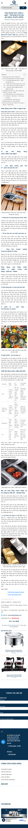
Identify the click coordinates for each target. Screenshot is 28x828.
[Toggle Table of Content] (23, 75)
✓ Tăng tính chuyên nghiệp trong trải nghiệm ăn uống (14, 88)
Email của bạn (2, 706)
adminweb (21, 19)
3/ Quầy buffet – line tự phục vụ (12, 99)
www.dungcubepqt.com (14, 615)
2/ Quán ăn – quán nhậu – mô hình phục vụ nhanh (14, 96)
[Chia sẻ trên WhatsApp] (9, 621)
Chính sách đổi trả (5, 777)
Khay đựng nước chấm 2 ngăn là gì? (11, 76)
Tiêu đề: (1, 712)
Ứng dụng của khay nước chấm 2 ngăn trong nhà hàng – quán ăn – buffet (13, 91)
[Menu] (2, 3)
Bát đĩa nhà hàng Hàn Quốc (16, 592)
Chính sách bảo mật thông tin (8, 779)
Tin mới (21, 625)
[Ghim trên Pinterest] (16, 621)
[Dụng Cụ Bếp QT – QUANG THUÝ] (14, 3)
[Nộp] (23, 7)
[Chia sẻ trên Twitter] (13, 621)
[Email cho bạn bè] (14, 621)
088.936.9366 (15, 618)
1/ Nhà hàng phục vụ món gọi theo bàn (14, 94)
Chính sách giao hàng (6, 774)
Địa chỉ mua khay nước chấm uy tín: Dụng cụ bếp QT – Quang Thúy (13, 103)
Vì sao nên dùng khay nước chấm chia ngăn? (13, 78)
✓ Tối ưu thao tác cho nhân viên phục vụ (15, 85)
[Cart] (26, 2)
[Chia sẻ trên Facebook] (11, 621)
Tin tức (18, 625)
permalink (16, 626)
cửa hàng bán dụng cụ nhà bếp (12, 515)
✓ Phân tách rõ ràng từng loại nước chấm (15, 83)
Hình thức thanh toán (6, 771)
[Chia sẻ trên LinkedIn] (18, 621)
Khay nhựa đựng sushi (14, 594)
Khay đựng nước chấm (7, 111)
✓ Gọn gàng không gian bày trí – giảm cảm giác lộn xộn (14, 81)
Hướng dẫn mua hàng (6, 769)
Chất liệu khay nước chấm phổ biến (11, 101)
